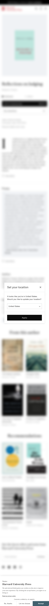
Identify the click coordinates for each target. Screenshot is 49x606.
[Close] (40, 287)
